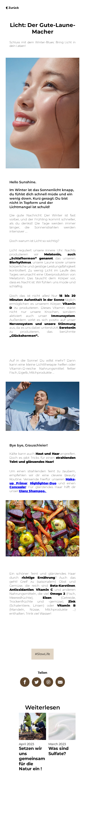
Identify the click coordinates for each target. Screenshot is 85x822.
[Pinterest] (48, 682)
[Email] (60, 682)
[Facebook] (25, 682)
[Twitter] (36, 682)
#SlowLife (42, 654)
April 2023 (32, 756)
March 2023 (58, 749)
